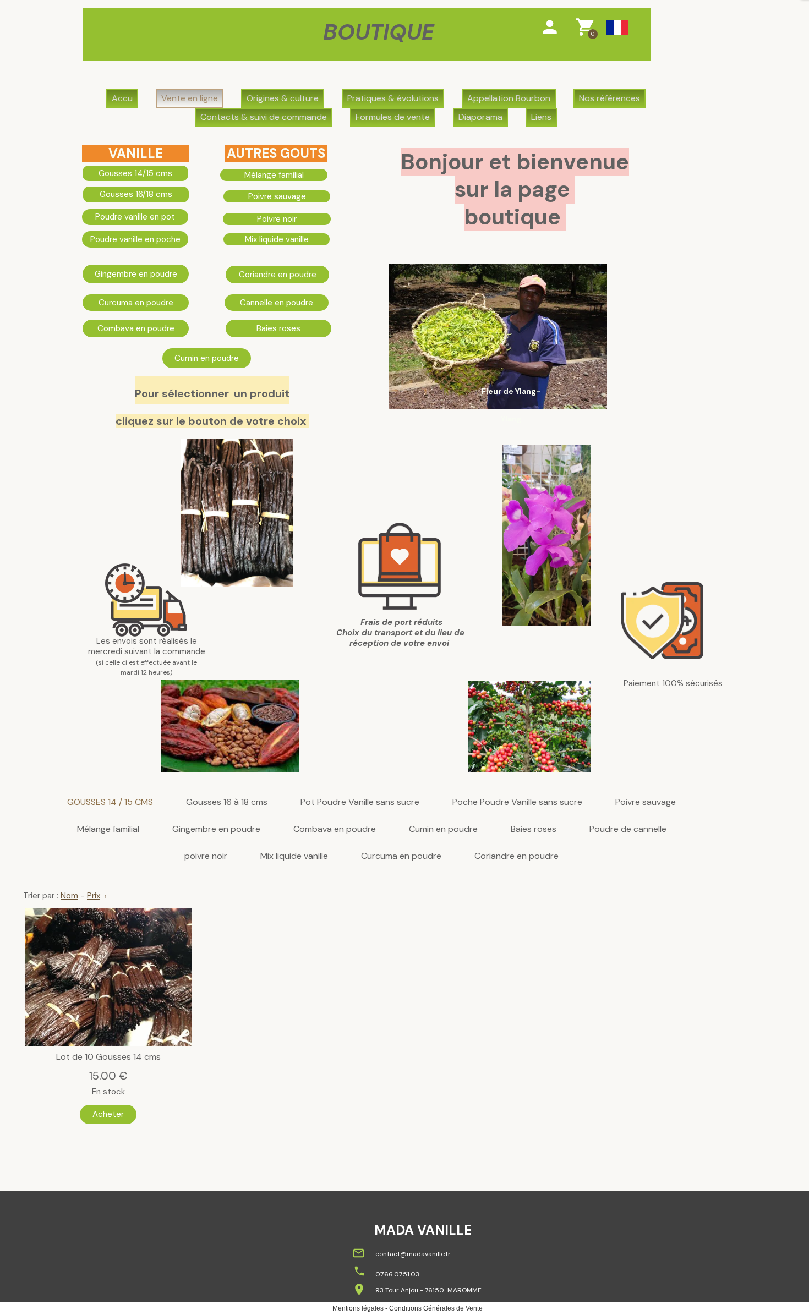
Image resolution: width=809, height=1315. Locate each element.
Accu (122, 98)
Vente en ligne (189, 98)
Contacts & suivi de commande (263, 117)
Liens (541, 117)
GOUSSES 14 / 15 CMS (110, 802)
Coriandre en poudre (516, 856)
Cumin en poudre (443, 829)
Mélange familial (108, 829)
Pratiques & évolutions (393, 98)
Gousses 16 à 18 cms (226, 802)
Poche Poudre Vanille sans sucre (517, 802)
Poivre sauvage (645, 802)
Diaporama (480, 117)
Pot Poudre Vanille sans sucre (359, 802)
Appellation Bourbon (508, 98)
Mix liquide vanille (294, 856)
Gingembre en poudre (216, 829)
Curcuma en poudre (401, 856)
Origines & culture (283, 98)
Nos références (609, 98)
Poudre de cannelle (627, 829)
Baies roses (533, 829)
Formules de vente (393, 117)
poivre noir (205, 856)
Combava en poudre (334, 829)
